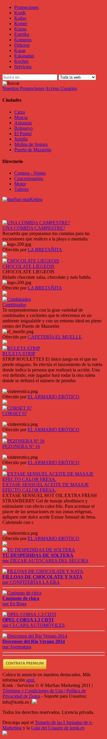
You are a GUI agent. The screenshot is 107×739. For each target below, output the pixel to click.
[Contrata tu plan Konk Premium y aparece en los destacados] (24, 669)
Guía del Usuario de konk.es (57, 727)
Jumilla (21, 138)
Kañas (20, 18)
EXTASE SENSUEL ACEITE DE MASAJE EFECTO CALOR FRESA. (45, 487)
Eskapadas (24, 55)
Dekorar (22, 45)
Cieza (19, 112)
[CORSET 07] (17, 408)
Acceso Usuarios (61, 88)
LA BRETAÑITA (45, 249)
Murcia (21, 117)
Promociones (26, 7)
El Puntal (23, 133)
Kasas (20, 50)
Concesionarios (28, 178)
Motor (20, 183)
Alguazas (23, 122)
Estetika (21, 34)
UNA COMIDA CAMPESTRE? (33, 228)
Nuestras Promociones (23, 88)
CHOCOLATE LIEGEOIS (28, 266)
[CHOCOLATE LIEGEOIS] (30, 260)
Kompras (23, 39)
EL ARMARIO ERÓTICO (53, 396)
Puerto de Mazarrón (32, 149)
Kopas (20, 28)
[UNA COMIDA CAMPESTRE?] (36, 222)
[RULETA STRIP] (21, 348)
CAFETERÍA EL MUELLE (55, 336)
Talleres (21, 189)
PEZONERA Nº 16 (21, 446)
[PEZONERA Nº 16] (23, 441)
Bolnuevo (23, 128)
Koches (21, 61)
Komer (20, 23)
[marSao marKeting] (22, 199)
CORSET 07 (14, 413)
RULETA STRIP (18, 353)
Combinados (14, 304)
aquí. (30, 679)
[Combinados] (16, 299)
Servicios (23, 66)
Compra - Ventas (30, 173)
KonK (20, 12)
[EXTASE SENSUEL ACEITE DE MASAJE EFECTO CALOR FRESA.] (53, 479)
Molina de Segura (31, 144)
